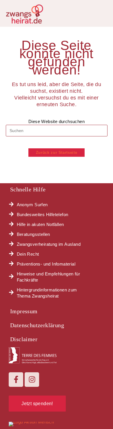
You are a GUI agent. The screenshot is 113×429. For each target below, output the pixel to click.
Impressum (24, 311)
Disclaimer (23, 339)
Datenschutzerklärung (37, 325)
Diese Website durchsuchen (56, 121)
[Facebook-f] (16, 379)
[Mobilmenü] (105, 12)
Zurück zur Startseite (56, 152)
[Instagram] (32, 379)
